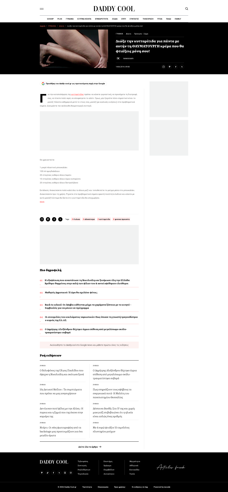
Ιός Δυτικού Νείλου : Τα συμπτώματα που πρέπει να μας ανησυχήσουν (61, 391)
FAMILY (178, 19)
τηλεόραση (148, 19)
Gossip (50, 19)
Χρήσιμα (107, 465)
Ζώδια (115, 19)
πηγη (42, 201)
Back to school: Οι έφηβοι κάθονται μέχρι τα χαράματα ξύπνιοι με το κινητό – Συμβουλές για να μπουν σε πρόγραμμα (88, 306)
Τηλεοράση (83, 461)
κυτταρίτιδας (77, 94)
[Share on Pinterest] (170, 67)
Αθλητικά (133, 465)
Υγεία (159, 19)
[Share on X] (182, 67)
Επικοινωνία (103, 487)
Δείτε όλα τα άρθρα (88, 447)
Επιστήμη (108, 461)
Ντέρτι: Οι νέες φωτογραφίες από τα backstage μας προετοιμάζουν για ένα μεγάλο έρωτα (61, 431)
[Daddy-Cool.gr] (114, 8)
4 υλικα (77, 219)
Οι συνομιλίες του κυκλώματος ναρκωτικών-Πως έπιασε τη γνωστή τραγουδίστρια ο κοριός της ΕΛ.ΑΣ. (91, 318)
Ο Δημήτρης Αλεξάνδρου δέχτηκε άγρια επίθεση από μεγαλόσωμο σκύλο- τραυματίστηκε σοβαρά (86, 331)
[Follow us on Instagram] (71, 473)
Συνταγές (82, 465)
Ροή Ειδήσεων (84, 469)
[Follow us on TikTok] (47, 473)
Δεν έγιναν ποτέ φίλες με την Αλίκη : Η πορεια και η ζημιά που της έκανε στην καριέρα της (61, 412)
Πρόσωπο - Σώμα (141, 34)
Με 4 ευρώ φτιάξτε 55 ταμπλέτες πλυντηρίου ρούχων (111, 429)
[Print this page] (163, 67)
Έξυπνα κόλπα (84, 19)
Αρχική (42, 26)
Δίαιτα (61, 26)
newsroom (128, 58)
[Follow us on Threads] (65, 473)
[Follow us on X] (59, 473)
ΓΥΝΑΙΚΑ (70, 19)
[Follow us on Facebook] (53, 473)
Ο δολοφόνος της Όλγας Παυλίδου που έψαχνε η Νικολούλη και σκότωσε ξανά (62, 372)
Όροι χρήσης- (120, 487)
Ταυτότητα (87, 487)
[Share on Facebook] (176, 67)
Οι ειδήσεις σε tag (140, 487)
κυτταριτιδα (104, 219)
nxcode (167, 487)
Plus (59, 19)
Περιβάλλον (109, 469)
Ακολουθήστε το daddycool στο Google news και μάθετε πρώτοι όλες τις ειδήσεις (89, 345)
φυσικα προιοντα (122, 219)
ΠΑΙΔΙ (168, 19)
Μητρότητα (134, 461)
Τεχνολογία (83, 473)
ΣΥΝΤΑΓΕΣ (134, 19)
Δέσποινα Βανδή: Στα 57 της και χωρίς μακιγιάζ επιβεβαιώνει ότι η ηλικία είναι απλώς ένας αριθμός (114, 412)
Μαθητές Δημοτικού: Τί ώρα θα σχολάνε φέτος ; (71, 292)
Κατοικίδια (134, 469)
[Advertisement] (89, 131)
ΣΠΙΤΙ (123, 19)
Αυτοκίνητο (109, 473)
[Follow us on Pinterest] (42, 473)
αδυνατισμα (90, 219)
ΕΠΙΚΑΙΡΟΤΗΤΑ (101, 19)
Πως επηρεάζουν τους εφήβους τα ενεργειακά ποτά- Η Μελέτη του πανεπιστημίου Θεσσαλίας (112, 393)
